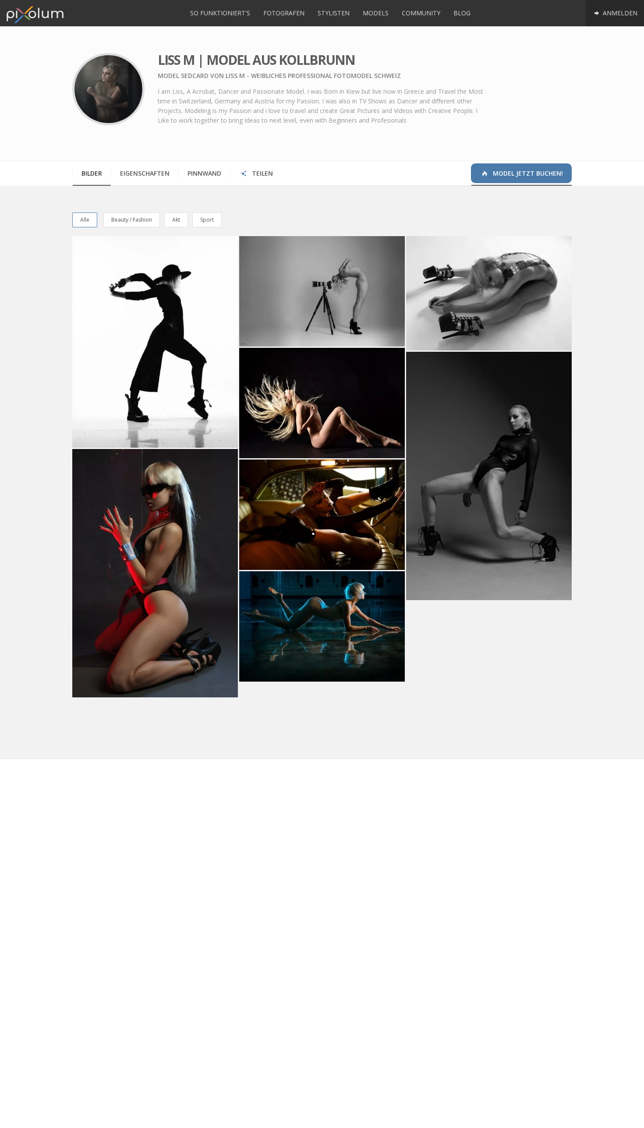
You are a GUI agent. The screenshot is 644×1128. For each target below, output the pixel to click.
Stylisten (334, 13)
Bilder (91, 173)
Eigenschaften (145, 173)
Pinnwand (204, 173)
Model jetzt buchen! (527, 173)
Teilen (261, 173)
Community (421, 13)
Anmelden (619, 13)
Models (376, 13)
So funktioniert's (220, 13)
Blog (462, 13)
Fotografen (283, 13)
